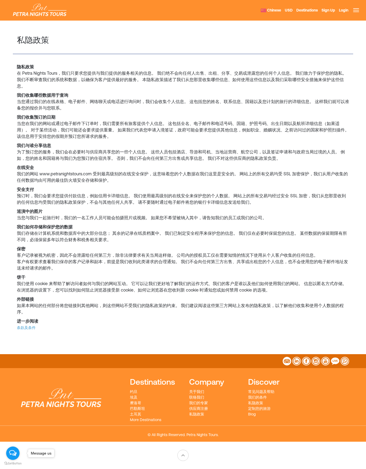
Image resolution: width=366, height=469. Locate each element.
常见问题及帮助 (261, 391)
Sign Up (328, 10)
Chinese (273, 10)
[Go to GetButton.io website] (12, 463)
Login (343, 10)
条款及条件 (26, 328)
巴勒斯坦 (137, 408)
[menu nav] (356, 10)
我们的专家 (198, 403)
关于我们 (196, 391)
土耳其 (135, 414)
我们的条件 (257, 397)
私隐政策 (196, 414)
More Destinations (145, 420)
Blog (252, 414)
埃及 (133, 397)
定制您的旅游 (259, 408)
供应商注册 (198, 408)
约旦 (133, 391)
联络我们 (196, 397)
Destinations (307, 10)
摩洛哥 (135, 403)
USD (289, 10)
